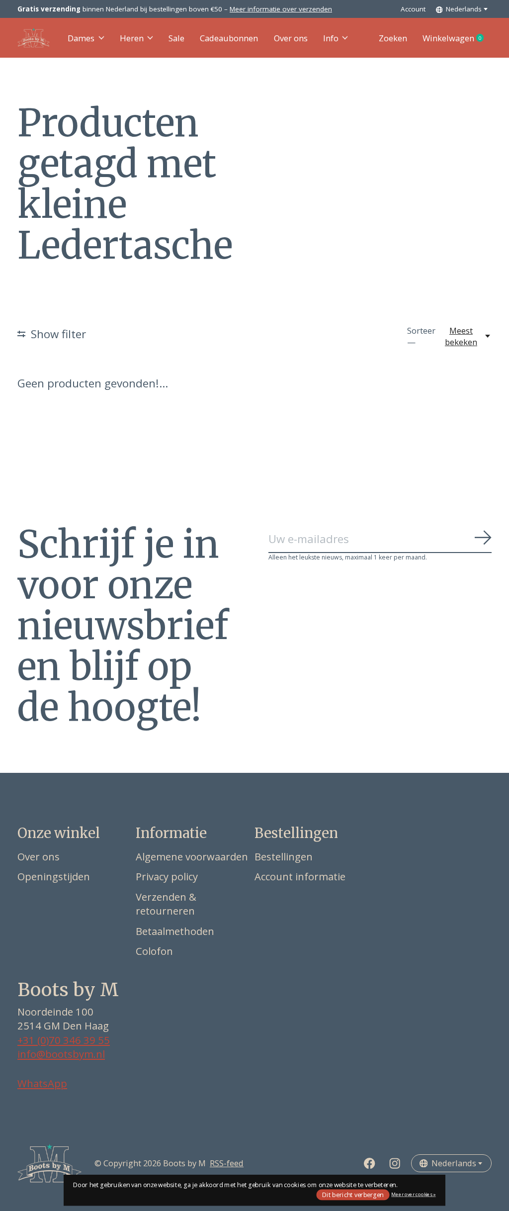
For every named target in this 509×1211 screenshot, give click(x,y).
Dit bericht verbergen (353, 1194)
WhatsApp (42, 1083)
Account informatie (299, 876)
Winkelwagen (457, 38)
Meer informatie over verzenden (281, 8)
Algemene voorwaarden (192, 856)
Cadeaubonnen (229, 38)
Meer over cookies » (413, 1194)
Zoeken (393, 38)
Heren (132, 38)
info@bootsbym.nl (61, 1054)
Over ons (291, 38)
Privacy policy (167, 876)
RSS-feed (227, 1163)
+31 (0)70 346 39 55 (63, 1040)
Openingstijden (53, 876)
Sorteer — (421, 336)
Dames (81, 38)
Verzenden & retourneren (166, 904)
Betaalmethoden (175, 931)
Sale (176, 38)
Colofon (154, 951)
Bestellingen (283, 856)
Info (331, 38)
